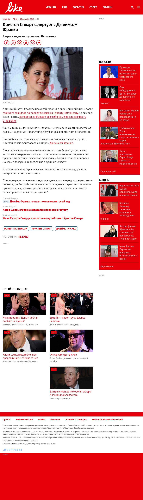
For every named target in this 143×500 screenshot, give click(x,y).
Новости (105, 62)
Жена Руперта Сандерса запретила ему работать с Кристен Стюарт (43, 218)
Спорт (93, 7)
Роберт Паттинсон (16, 228)
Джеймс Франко (66, 228)
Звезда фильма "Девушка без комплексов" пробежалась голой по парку (127, 232)
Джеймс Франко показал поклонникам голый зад (37, 201)
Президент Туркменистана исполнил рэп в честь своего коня (128, 73)
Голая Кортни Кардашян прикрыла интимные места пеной (128, 252)
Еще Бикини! (107, 266)
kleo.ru (23, 236)
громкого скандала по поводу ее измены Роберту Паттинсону (40, 113)
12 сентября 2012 (27, 19)
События (78, 7)
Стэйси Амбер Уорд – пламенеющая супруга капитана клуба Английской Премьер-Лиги (119, 135)
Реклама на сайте (24, 419)
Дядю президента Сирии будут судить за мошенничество (128, 157)
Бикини (107, 7)
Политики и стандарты (76, 419)
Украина (51, 7)
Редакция (55, 419)
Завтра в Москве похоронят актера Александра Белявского (70, 393)
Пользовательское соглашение (107, 419)
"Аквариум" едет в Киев (63, 354)
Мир (64, 7)
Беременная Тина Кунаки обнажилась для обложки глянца (129, 190)
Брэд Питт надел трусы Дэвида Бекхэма (67, 319)
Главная (6, 18)
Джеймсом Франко (61, 143)
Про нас (7, 419)
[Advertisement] (48, 264)
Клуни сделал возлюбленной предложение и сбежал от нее (20, 356)
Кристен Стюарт (42, 228)
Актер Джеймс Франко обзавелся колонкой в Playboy (35, 210)
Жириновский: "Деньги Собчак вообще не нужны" (20, 319)
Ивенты (41, 419)
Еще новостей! (108, 171)
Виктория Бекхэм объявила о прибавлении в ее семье (129, 115)
